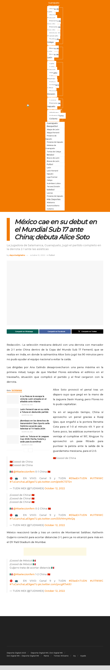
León (49, 168)
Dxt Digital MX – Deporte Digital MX (23, 656)
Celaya (49, 180)
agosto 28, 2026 (27, 405)
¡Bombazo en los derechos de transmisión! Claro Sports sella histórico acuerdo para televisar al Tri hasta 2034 (35, 424)
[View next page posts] (31, 450)
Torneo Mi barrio (61, 656)
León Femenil (51, 68)
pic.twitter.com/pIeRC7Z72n (55, 481)
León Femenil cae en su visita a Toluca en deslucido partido (34, 410)
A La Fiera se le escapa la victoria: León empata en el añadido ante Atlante (33, 399)
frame (46, 656)
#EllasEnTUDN (78, 478)
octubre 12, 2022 (37, 255)
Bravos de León (53, 50)
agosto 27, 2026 (26, 445)
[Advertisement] (55, 552)
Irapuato (53, 73)
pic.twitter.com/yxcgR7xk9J (54, 584)
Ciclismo (53, 118)
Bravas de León (53, 56)
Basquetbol (53, 6)
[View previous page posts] (26, 450)
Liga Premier (51, 77)
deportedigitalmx (17, 255)
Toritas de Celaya (53, 40)
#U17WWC (96, 478)
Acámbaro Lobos (53, 86)
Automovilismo (53, 206)
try (74, 656)
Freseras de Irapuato (54, 28)
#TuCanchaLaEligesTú (23, 481)
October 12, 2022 (55, 488)
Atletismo (51, 203)
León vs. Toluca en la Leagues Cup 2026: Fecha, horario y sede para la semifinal (34, 439)
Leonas (50, 193)
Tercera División (51, 92)
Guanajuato (53, 3)
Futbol (51, 61)
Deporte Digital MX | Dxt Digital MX (47, 653)
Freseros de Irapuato (54, 22)
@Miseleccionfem (24, 471)
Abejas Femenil (51, 16)
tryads (83, 656)
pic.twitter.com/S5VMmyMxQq (56, 518)
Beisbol (52, 45)
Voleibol (52, 97)
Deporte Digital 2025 (16, 653)
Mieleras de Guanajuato (53, 34)
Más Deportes (55, 109)
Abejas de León (53, 10)
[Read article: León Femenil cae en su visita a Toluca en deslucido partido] (13, 412)
